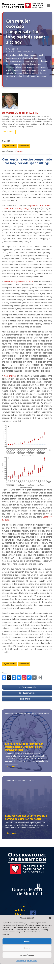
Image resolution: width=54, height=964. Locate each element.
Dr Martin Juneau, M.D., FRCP (21, 112)
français (19, 151)
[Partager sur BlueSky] (19, 677)
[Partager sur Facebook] (4, 677)
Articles (20, 910)
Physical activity (9, 146)
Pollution (31, 780)
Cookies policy (21, 961)
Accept (27, 941)
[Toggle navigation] (48, 5)
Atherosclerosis (11, 714)
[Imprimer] (39, 677)
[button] (50, 918)
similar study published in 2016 (18, 281)
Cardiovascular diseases (27, 714)
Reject (27, 948)
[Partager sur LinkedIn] (14, 677)
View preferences (27, 955)
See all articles (8, 132)
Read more (11, 766)
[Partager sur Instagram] (24, 677)
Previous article (28, 687)
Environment (22, 780)
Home (21, 906)
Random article (29, 693)
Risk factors (24, 146)
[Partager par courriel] (34, 677)
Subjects (19, 914)
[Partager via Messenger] (29, 677)
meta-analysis (10, 376)
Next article (25, 699)
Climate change (10, 780)
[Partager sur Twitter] (9, 677)
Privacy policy (32, 961)
